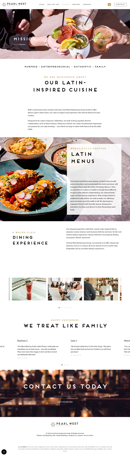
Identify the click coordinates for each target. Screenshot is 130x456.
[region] (65, 289)
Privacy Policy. (88, 435)
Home (15, 44)
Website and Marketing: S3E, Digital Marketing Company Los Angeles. (60, 435)
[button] (4, 451)
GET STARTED (65, 402)
